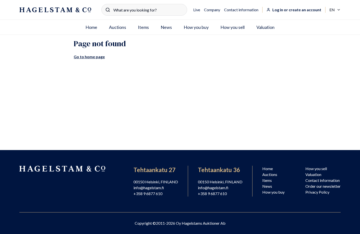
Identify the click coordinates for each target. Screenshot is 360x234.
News (166, 27)
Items (143, 27)
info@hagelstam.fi (148, 187)
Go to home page (89, 56)
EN (335, 10)
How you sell (232, 27)
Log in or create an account (296, 9)
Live (196, 9)
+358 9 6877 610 (147, 193)
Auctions (117, 27)
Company (212, 9)
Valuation (265, 27)
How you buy (196, 27)
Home (91, 27)
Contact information (241, 9)
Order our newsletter (323, 186)
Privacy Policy (317, 192)
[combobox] (144, 10)
